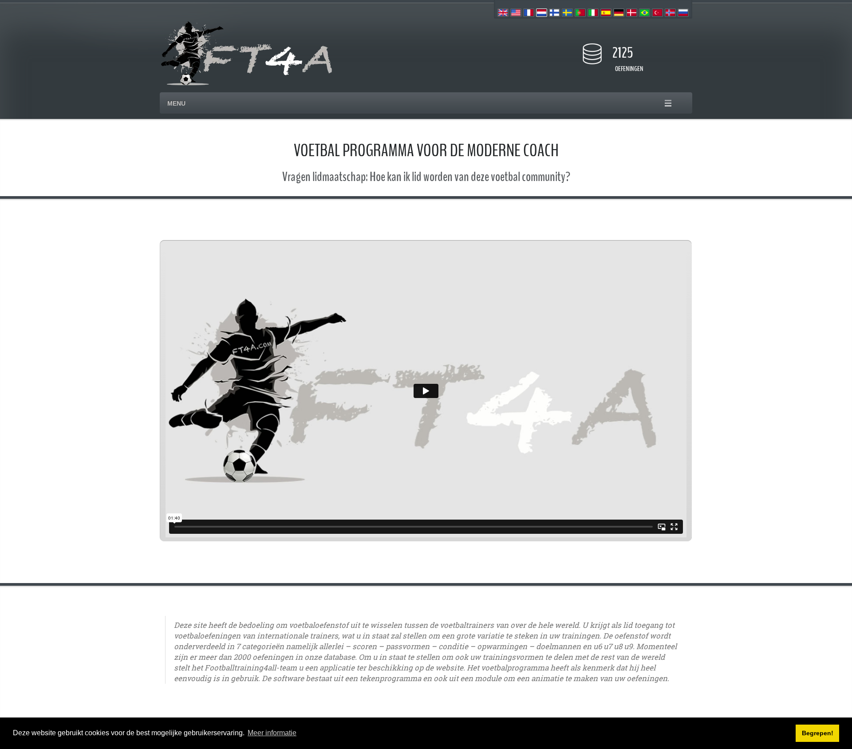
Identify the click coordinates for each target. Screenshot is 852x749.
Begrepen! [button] (817, 733)
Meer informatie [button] (272, 733)
